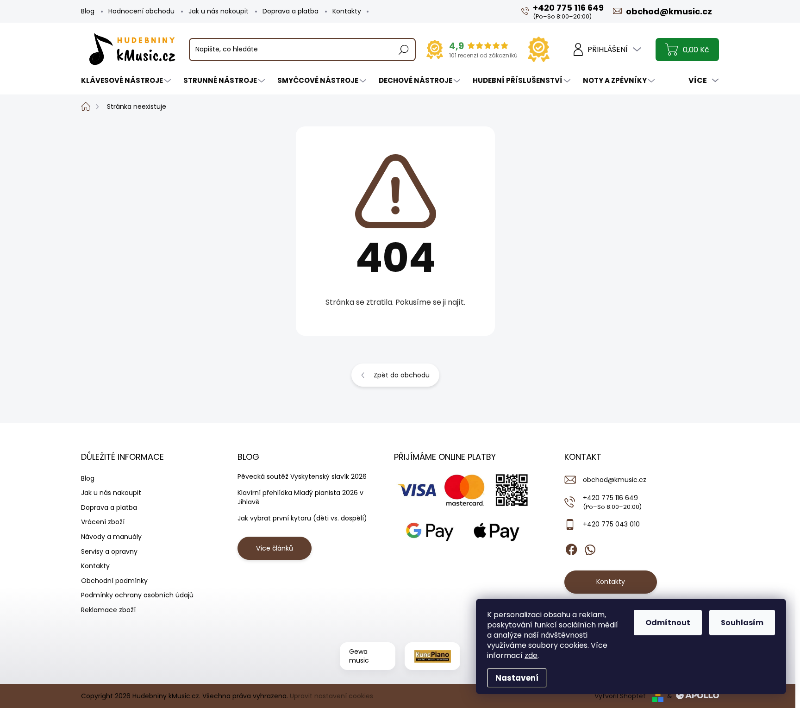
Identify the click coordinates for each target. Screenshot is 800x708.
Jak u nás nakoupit (218, 11)
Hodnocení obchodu (141, 11)
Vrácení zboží (103, 521)
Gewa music (359, 656)
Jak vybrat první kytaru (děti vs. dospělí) (302, 518)
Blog (87, 11)
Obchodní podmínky (114, 580)
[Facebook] (571, 548)
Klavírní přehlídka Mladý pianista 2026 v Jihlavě (300, 497)
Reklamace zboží (108, 609)
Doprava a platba (290, 11)
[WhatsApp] (590, 548)
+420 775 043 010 (611, 524)
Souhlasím (742, 622)
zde (531, 655)
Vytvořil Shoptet (620, 696)
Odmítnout (667, 622)
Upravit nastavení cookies (331, 696)
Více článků (274, 548)
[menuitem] (127, 80)
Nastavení (516, 677)
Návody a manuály (111, 536)
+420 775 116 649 (612, 502)
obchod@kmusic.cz (614, 479)
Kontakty (346, 11)
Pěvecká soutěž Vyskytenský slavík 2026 (302, 476)
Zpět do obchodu (402, 375)
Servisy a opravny (109, 551)
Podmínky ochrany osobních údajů (137, 595)
